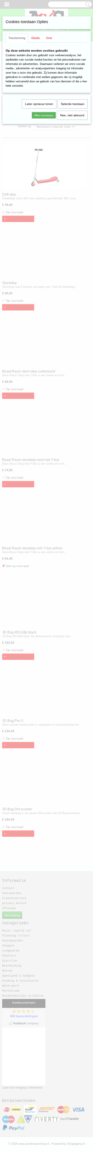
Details (35, 38)
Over (49, 38)
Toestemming (16, 38)
